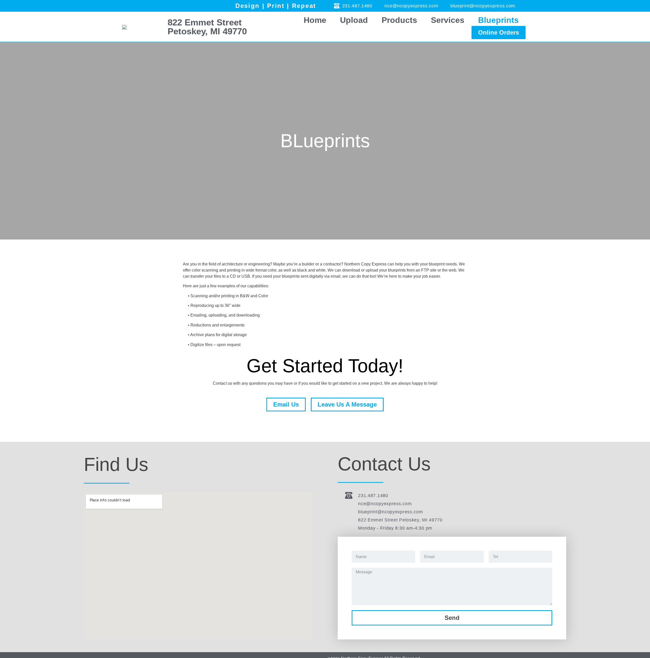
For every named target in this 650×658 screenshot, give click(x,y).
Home (315, 20)
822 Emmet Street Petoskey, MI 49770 (207, 26)
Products (399, 20)
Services (447, 20)
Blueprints (498, 20)
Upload (354, 20)
